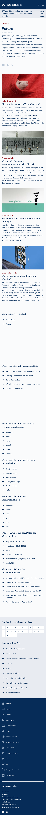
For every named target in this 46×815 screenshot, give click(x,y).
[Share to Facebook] (8, 65)
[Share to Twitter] (12, 65)
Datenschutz (6, 794)
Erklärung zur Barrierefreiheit (11, 799)
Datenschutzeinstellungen (10, 797)
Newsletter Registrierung (10, 807)
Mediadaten (6, 802)
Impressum (6, 792)
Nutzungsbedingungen (9, 804)
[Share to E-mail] (3, 65)
